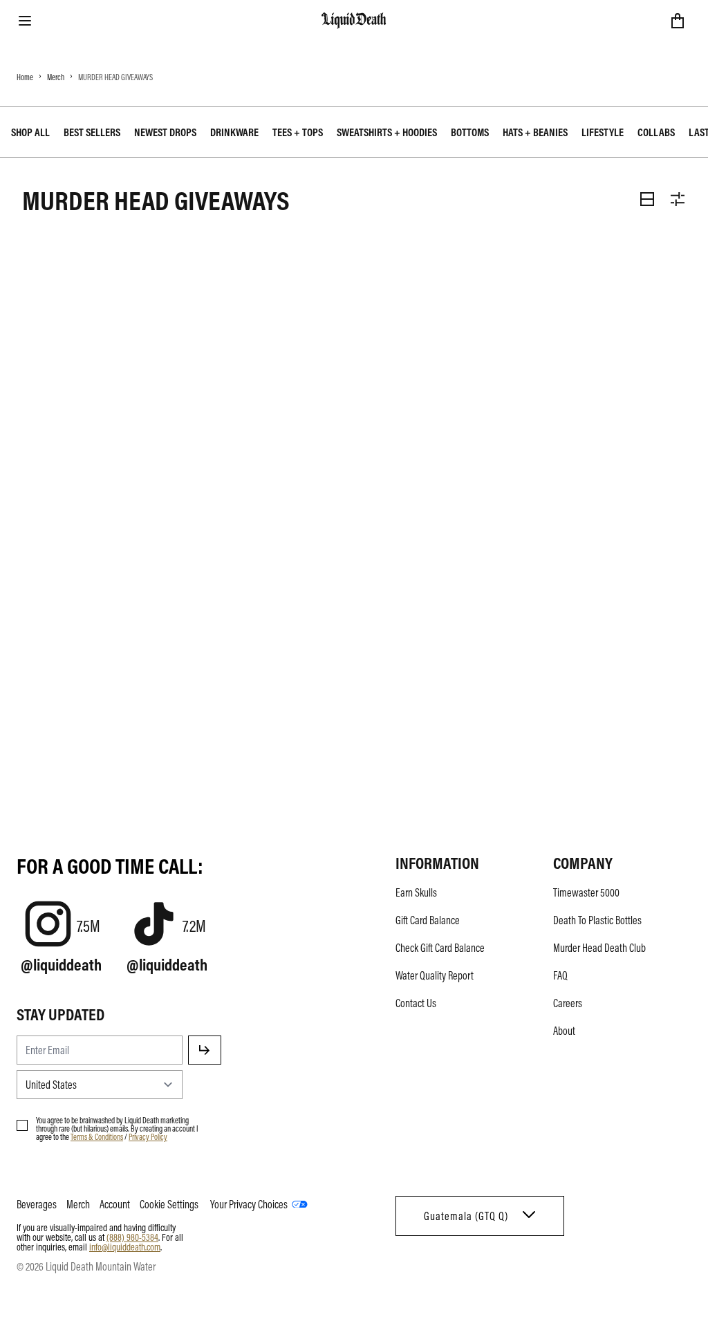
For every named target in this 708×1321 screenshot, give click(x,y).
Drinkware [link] (234, 132)
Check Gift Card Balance (440, 947)
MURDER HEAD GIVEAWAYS (115, 77)
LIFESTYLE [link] (602, 132)
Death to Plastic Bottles (597, 920)
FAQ (560, 975)
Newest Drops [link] (165, 132)
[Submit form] (205, 1050)
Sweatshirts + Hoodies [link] (387, 132)
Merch (55, 77)
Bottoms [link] (470, 132)
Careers (567, 1003)
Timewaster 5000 (586, 892)
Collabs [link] (656, 132)
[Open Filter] (677, 199)
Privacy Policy (148, 1136)
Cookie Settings (169, 1204)
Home (25, 77)
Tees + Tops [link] (297, 132)
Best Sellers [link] (92, 132)
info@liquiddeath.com (124, 1246)
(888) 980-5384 (132, 1237)
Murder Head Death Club (599, 947)
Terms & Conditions (97, 1136)
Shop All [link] (30, 132)
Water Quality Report (434, 975)
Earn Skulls (416, 892)
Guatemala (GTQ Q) (466, 1215)
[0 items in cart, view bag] (677, 20)
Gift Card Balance (427, 920)
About (564, 1030)
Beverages (37, 1204)
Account (115, 1204)
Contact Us (415, 1003)
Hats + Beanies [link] (535, 132)
